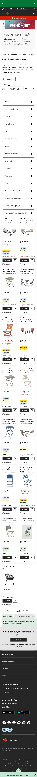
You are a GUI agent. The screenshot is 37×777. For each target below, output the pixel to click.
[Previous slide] (3, 3)
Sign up (6, 692)
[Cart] (33, 13)
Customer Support (8, 654)
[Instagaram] (14, 722)
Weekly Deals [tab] (7, 616)
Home (4, 54)
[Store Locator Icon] (3, 9)
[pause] (5, 3)
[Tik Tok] (28, 722)
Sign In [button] (18, 640)
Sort (9, 85)
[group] (9, 252)
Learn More (6, 707)
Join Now (18, 646)
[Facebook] (4, 722)
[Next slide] (34, 3)
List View (31, 88)
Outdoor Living (14, 54)
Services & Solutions (8, 661)
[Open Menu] (3, 13)
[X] (9, 722)
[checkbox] (6, 264)
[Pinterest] (23, 722)
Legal (4, 675)
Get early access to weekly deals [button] (17, 775)
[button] (7, 260)
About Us (5, 668)
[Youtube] (19, 722)
